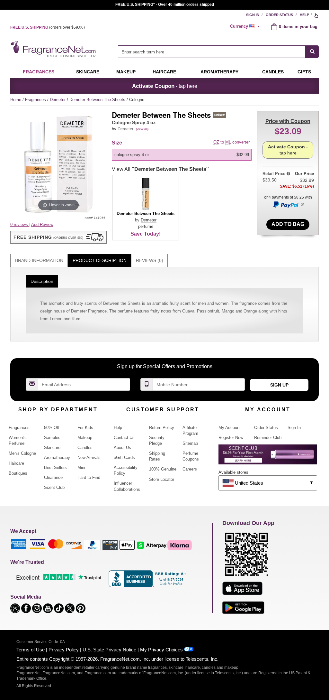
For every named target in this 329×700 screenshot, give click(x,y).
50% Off (51, 427)
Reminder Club (267, 437)
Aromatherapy (57, 457)
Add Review (42, 224)
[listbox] (183, 155)
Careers (189, 469)
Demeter (58, 99)
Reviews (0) (149, 260)
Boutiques (18, 473)
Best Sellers (55, 467)
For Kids (85, 427)
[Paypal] (92, 544)
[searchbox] (212, 51)
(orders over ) (47, 27)
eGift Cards (124, 457)
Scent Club (54, 487)
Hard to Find (88, 477)
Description (42, 281)
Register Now (230, 437)
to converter (231, 142)
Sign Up (279, 384)
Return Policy (161, 427)
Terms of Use (30, 649)
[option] (182, 155)
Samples (52, 437)
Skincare (87, 71)
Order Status (279, 15)
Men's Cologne (22, 453)
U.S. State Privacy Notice (109, 649)
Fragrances (38, 71)
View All (160, 169)
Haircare (164, 71)
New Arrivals (89, 457)
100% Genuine (162, 469)
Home (15, 99)
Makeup (126, 71)
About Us (122, 447)
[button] (58, 237)
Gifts (304, 71)
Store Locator (161, 479)
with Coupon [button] (287, 121)
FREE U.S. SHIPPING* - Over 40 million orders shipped (164, 4)
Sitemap (190, 443)
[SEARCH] (312, 51)
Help (304, 15)
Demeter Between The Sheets (98, 99)
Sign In (252, 15)
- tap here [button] (164, 86)
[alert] (246, 26)
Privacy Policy (64, 649)
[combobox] (218, 51)
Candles (85, 447)
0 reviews (19, 224)
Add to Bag (287, 224)
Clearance (53, 477)
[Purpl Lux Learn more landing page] (267, 456)
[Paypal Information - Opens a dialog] (288, 204)
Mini (81, 467)
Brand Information (39, 260)
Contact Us (124, 437)
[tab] (39, 260)
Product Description (100, 260)
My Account (229, 427)
